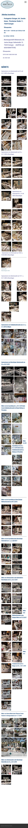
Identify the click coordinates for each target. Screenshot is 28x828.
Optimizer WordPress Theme (6, 825)
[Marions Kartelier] (7, 8)
